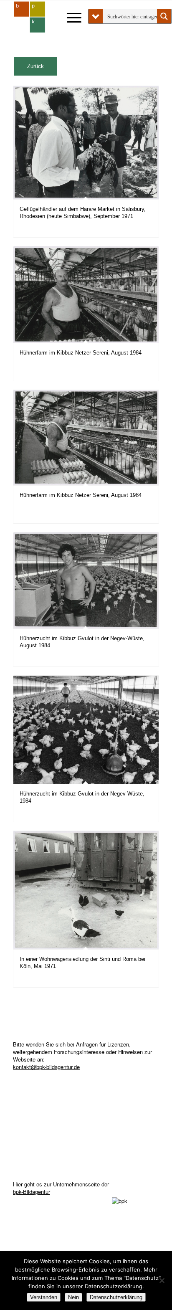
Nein (73, 1297)
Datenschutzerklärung (116, 1297)
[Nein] (161, 1280)
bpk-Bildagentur (31, 1192)
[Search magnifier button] (164, 16)
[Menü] (69, 17)
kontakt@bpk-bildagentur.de (46, 1067)
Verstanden (43, 1297)
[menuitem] (69, 17)
